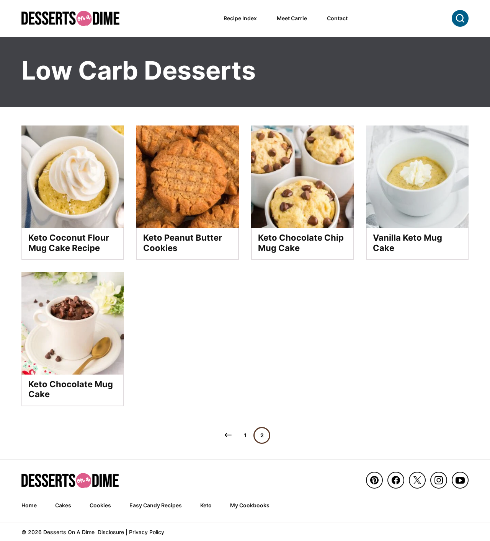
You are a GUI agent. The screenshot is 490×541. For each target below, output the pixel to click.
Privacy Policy (146, 532)
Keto (206, 505)
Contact (337, 18)
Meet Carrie (292, 18)
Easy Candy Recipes (155, 505)
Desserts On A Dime (70, 18)
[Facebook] (395, 480)
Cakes (63, 505)
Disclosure (111, 532)
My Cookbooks (250, 505)
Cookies (100, 505)
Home (29, 505)
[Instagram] (438, 480)
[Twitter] (417, 480)
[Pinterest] (374, 480)
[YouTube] (460, 480)
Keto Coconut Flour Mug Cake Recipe (68, 243)
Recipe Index (240, 18)
